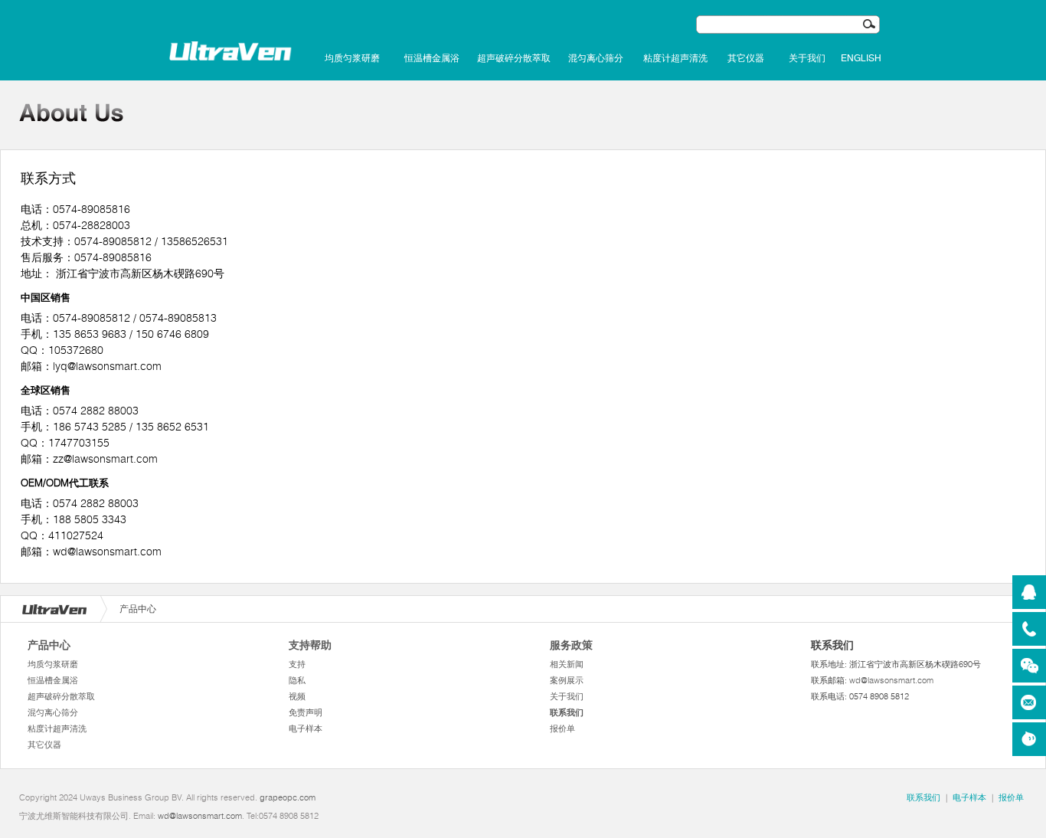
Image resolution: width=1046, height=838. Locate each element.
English (861, 58)
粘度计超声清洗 (675, 58)
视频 (297, 696)
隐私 (297, 680)
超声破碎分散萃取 (514, 58)
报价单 (562, 728)
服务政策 (571, 645)
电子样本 (305, 728)
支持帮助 (310, 645)
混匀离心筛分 (595, 58)
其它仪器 (745, 58)
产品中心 (49, 645)
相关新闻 (566, 664)
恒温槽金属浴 (431, 58)
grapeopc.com (287, 797)
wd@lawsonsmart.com (891, 680)
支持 (297, 664)
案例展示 (566, 680)
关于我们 (807, 58)
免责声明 (305, 712)
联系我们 (566, 712)
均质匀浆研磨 (352, 58)
